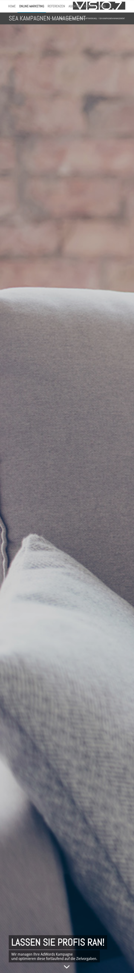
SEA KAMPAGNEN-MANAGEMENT (47, 18)
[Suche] (110, 6)
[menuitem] (11, 6)
